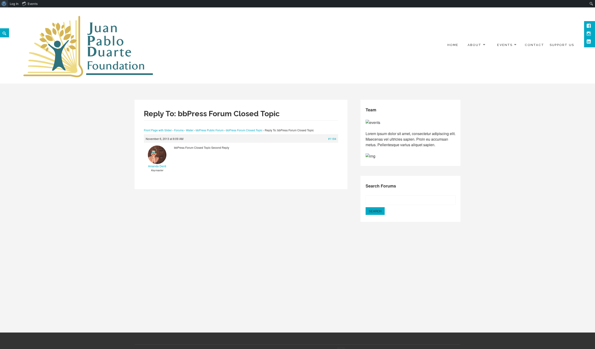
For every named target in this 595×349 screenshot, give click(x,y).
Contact (534, 45)
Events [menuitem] (33, 4)
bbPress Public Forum (210, 130)
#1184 (332, 139)
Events (504, 45)
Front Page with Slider (158, 130)
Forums (179, 130)
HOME (453, 45)
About (475, 45)
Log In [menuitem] (14, 4)
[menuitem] (4, 3)
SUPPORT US (562, 45)
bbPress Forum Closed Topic (244, 130)
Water (189, 130)
